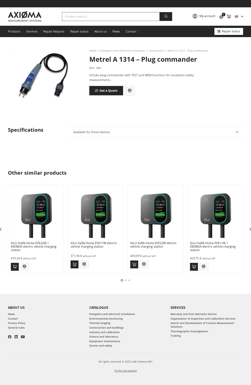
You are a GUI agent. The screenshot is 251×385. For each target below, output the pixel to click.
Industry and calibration (104, 332)
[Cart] (229, 16)
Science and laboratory (103, 336)
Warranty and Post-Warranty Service (194, 314)
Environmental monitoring (106, 318)
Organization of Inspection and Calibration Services (203, 318)
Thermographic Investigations (189, 331)
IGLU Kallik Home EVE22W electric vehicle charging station (153, 245)
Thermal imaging (99, 323)
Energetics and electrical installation (122, 50)
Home (92, 50)
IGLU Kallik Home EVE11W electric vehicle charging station (94, 245)
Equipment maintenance (104, 341)
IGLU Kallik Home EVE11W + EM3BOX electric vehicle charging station (213, 246)
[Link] (204, 16)
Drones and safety (100, 345)
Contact (13, 318)
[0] (221, 16)
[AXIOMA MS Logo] (25, 16)
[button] (239, 16)
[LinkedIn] (16, 337)
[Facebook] (10, 337)
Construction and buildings (106, 327)
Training (176, 335)
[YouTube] (23, 337)
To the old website (125, 371)
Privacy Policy (16, 323)
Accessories (156, 50)
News (11, 314)
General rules (16, 327)
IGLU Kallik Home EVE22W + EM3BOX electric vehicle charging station (33, 246)
